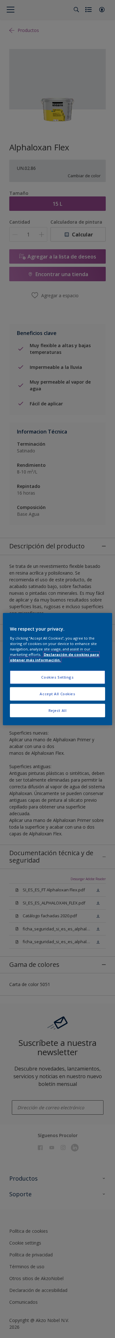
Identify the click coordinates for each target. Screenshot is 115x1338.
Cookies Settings (57, 677)
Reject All (58, 710)
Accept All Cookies (57, 693)
